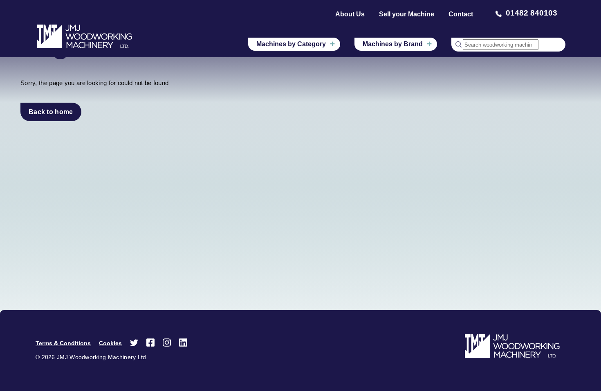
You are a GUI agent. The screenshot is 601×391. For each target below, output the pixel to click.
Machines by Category (291, 43)
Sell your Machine (406, 14)
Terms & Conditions (63, 343)
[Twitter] (134, 345)
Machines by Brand (393, 43)
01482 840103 (531, 13)
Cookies (110, 343)
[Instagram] (167, 345)
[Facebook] (150, 345)
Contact (461, 14)
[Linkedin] (183, 345)
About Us (350, 14)
